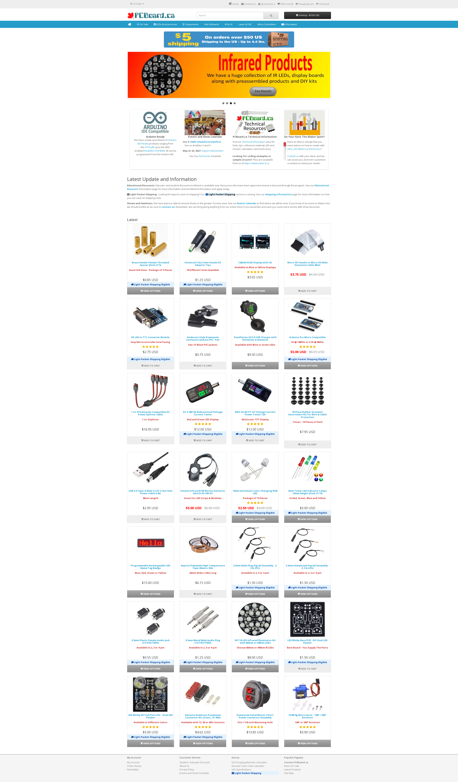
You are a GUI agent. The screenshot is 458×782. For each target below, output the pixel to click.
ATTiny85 (149, 147)
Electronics (315, 149)
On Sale (143, 24)
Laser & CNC (245, 24)
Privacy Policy (186, 769)
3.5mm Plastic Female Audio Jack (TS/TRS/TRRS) (150, 641)
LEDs (290, 149)
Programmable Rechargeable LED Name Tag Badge (150, 567)
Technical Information (253, 141)
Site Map (289, 773)
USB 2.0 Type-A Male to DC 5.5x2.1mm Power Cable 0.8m (150, 492)
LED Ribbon (300, 149)
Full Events (204, 156)
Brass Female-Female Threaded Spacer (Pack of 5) (150, 264)
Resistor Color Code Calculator (248, 766)
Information (290, 24)
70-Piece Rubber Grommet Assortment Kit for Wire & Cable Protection (307, 414)
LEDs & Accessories (166, 24)
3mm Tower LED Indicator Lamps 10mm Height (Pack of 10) (307, 492)
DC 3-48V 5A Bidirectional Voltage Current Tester (203, 413)
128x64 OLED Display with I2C (255, 262)
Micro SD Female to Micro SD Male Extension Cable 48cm (307, 264)
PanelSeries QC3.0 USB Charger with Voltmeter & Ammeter (255, 338)
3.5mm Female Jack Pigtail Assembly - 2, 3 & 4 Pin (307, 567)
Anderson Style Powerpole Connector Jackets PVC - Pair (203, 338)
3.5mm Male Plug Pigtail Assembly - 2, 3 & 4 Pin (255, 567)
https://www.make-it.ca (256, 163)
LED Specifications (241, 769)
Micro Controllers (266, 24)
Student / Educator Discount (194, 762)
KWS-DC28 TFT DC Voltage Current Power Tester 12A (255, 413)
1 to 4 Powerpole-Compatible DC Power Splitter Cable (150, 413)
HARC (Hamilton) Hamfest (205, 141)
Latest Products (292, 769)
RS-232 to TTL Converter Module (150, 337)
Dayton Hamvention (212, 150)
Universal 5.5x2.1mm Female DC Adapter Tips (202, 264)
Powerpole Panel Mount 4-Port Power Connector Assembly (255, 716)
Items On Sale (291, 766)
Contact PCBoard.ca (296, 762)
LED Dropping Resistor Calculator (249, 762)
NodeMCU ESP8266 (154, 150)
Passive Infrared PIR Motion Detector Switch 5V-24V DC (203, 492)
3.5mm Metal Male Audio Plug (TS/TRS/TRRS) (202, 641)
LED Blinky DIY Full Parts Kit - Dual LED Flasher (150, 716)
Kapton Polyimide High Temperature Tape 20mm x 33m (203, 567)
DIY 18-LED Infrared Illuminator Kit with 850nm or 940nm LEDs (255, 641)
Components (191, 24)
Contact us (293, 156)
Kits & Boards (211, 24)
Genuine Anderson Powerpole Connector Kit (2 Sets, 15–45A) (203, 716)
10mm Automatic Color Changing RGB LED (255, 492)
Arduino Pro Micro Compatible (307, 337)
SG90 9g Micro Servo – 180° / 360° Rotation (307, 716)
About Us (184, 766)
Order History (134, 766)
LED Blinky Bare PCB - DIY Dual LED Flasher (308, 641)
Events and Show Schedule (194, 773)
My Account (133, 762)
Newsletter (133, 769)
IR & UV (228, 24)
